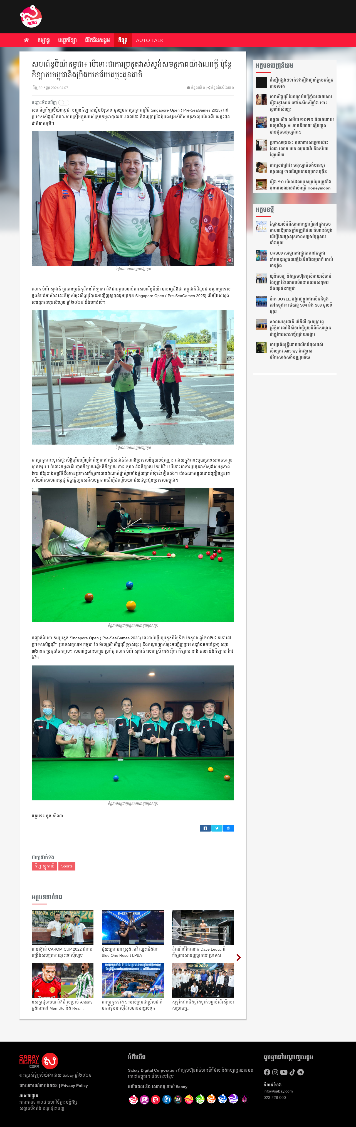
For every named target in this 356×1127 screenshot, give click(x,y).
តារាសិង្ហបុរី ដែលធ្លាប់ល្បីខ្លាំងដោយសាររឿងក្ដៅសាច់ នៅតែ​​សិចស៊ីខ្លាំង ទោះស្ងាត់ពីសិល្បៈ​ (301, 103)
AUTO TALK (150, 40)
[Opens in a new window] (144, 1099)
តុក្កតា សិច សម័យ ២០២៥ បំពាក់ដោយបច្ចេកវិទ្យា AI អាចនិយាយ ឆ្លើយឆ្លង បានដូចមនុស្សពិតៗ (302, 125)
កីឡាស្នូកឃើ (44, 866)
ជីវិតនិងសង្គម (97, 40)
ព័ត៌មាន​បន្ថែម (163, 1076)
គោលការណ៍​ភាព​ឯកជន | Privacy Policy (53, 1085)
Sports (67, 866)
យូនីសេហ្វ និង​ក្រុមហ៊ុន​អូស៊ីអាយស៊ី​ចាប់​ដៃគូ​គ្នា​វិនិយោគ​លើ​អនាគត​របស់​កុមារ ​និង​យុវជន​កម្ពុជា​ (301, 282)
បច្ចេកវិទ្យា (67, 40)
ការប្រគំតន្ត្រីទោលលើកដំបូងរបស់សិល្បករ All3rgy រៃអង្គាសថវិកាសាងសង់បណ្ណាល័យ (296, 350)
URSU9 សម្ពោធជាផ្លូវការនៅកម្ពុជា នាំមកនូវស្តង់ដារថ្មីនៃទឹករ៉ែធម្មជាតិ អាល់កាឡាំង (301, 259)
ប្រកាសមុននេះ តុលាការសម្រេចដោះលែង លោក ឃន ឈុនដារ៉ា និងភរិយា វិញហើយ (299, 148)
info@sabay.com (278, 1091)
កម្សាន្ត (44, 40)
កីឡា (123, 40)
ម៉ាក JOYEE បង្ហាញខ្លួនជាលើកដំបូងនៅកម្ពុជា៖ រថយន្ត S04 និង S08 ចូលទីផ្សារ (301, 305)
